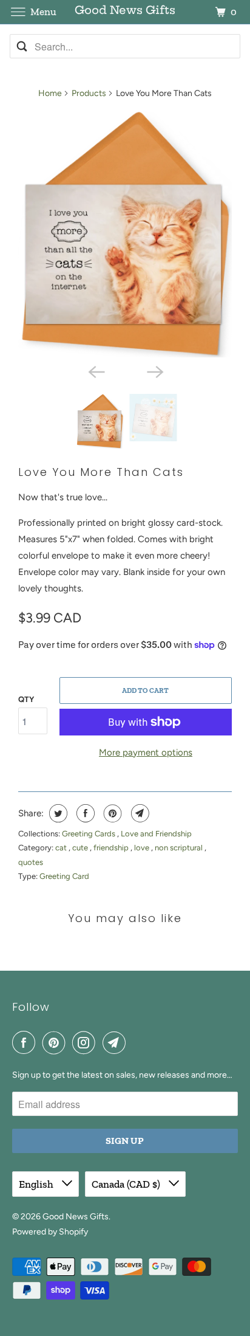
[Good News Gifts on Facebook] (26, 1042)
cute (81, 847)
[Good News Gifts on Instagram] (86, 1042)
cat (62, 847)
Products (89, 93)
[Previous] (96, 370)
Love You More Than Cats (101, 472)
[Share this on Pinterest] (111, 813)
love (142, 847)
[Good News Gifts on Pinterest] (56, 1042)
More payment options (145, 752)
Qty (26, 699)
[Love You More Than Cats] (125, 233)
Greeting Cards (89, 833)
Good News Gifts (75, 1216)
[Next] (154, 370)
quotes (30, 862)
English (37, 1184)
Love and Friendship (156, 833)
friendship (111, 847)
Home (50, 93)
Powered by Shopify (50, 1232)
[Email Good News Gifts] (116, 1042)
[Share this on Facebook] (84, 813)
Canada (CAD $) (127, 1184)
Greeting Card (64, 876)
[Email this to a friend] (138, 813)
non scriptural (179, 847)
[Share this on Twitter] (56, 813)
